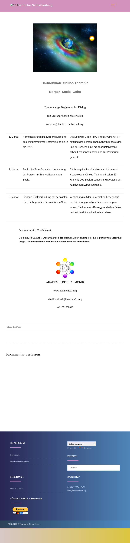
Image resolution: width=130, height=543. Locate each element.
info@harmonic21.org (76, 490)
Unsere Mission (17, 489)
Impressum (15, 455)
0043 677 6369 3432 (76, 487)
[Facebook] (120, 327)
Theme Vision (34, 524)
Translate (88, 448)
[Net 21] (14, 5)
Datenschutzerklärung (19, 461)
